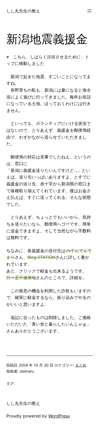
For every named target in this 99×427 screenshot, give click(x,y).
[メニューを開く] (89, 11)
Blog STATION (41, 257)
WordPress (59, 416)
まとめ (80, 365)
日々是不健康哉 (21, 277)
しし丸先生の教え (23, 10)
